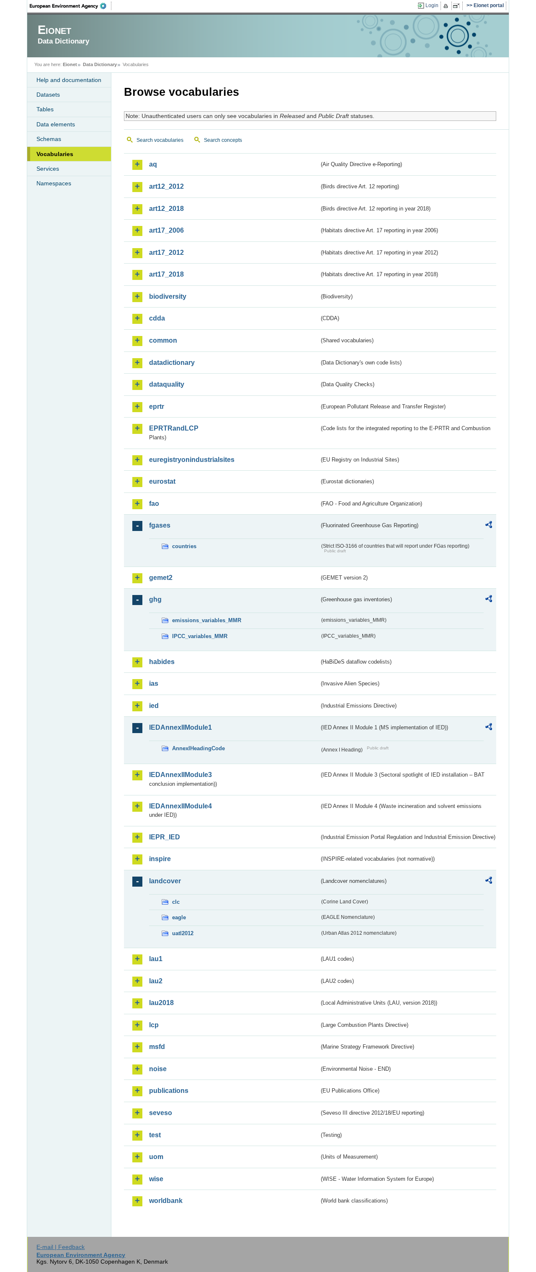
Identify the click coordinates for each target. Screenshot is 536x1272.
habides (162, 661)
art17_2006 (166, 230)
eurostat (162, 481)
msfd (157, 1046)
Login (431, 5)
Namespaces (53, 183)
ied (154, 705)
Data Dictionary (100, 64)
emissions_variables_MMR (206, 620)
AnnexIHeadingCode (198, 748)
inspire (160, 858)
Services (47, 168)
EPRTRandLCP (173, 428)
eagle (179, 917)
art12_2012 (166, 186)
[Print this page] (447, 6)
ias (153, 683)
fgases (159, 525)
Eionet (70, 64)
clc (176, 902)
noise (158, 1068)
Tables (45, 109)
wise (156, 1178)
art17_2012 (166, 252)
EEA (71, 6)
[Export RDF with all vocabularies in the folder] (488, 526)
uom (156, 1156)
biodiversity (167, 296)
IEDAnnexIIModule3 (180, 774)
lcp (154, 1024)
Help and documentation (68, 80)
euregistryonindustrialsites (191, 459)
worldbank (166, 1200)
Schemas (48, 139)
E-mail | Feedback (60, 1247)
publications (168, 1090)
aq (153, 164)
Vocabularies (54, 154)
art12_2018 (166, 208)
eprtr (156, 406)
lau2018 (161, 1002)
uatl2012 (182, 933)
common (163, 340)
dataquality (166, 384)
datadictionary (172, 362)
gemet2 (161, 577)
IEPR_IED (164, 837)
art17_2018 (166, 274)
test (155, 1135)
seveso (160, 1112)
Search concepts (223, 140)
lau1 (155, 958)
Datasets (48, 94)
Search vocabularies (160, 140)
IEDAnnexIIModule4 (180, 806)
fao (154, 503)
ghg (155, 599)
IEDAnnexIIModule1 (180, 727)
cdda (157, 318)
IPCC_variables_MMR (199, 636)
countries (184, 546)
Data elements (55, 124)
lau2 (155, 981)
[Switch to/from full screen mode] (458, 6)
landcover (165, 881)
